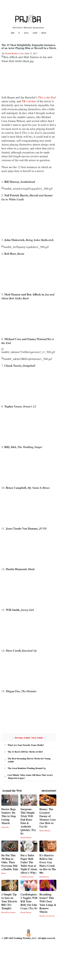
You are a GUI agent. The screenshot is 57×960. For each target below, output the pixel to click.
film (12, 32)
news (26, 32)
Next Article (37, 737)
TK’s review (29, 101)
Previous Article (22, 737)
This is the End (47, 97)
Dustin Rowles (11, 53)
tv (19, 32)
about (43, 32)
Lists (21, 53)
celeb (35, 32)
